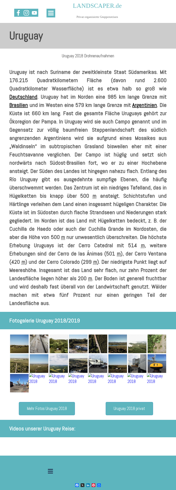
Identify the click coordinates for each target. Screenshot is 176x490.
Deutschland (23, 96)
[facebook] (18, 13)
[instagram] (26, 13)
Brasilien (18, 104)
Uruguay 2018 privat (129, 408)
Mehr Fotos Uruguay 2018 (47, 408)
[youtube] (34, 13)
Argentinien (144, 104)
